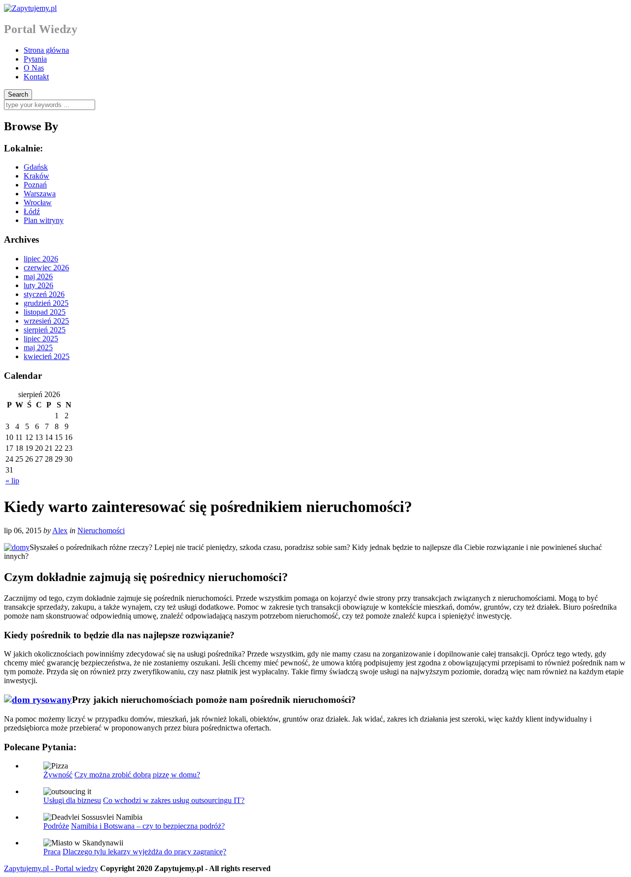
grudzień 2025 (46, 303)
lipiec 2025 (41, 338)
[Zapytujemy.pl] (30, 8)
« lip (12, 480)
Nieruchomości (101, 530)
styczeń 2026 (44, 294)
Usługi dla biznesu (72, 800)
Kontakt (36, 77)
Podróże (56, 826)
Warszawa (40, 193)
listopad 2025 (45, 312)
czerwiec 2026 (46, 267)
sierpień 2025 (45, 330)
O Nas (34, 68)
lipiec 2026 (41, 259)
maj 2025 (38, 347)
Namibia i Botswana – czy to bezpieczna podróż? (148, 826)
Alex (60, 530)
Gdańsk (36, 167)
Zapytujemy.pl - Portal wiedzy (51, 868)
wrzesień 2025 (46, 321)
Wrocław (38, 202)
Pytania (35, 59)
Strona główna (46, 50)
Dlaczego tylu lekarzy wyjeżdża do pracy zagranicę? (144, 851)
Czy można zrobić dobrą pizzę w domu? (137, 774)
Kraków (36, 176)
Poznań (35, 185)
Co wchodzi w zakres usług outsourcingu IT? (174, 800)
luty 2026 (38, 285)
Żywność (57, 774)
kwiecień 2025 (47, 356)
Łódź (32, 211)
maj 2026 (38, 276)
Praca (52, 851)
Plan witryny (44, 220)
